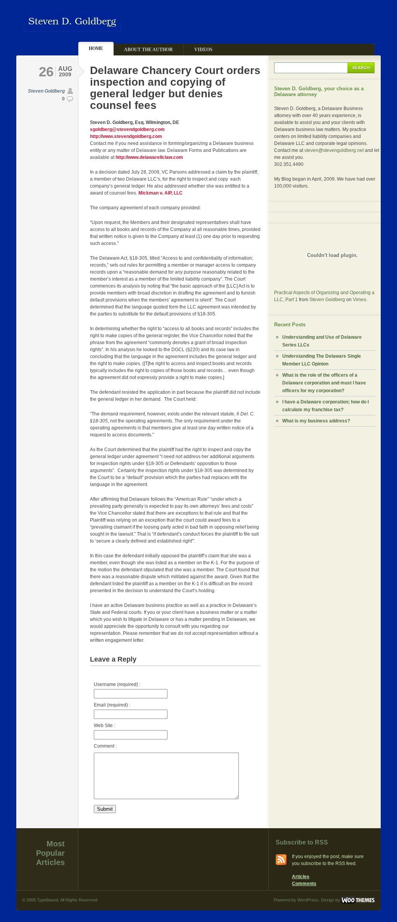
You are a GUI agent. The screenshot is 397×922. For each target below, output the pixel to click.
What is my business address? (316, 421)
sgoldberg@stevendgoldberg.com (127, 129)
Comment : (105, 746)
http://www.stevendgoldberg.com (126, 136)
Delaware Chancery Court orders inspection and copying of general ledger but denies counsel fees (175, 87)
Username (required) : (117, 684)
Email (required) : (112, 705)
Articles (300, 876)
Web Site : (104, 725)
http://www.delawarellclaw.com (149, 157)
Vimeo (359, 299)
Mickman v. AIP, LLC (160, 193)
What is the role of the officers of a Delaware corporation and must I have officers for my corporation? (324, 382)
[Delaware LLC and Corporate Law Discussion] (72, 28)
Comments (304, 883)
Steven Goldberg (46, 91)
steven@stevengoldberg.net (334, 150)
